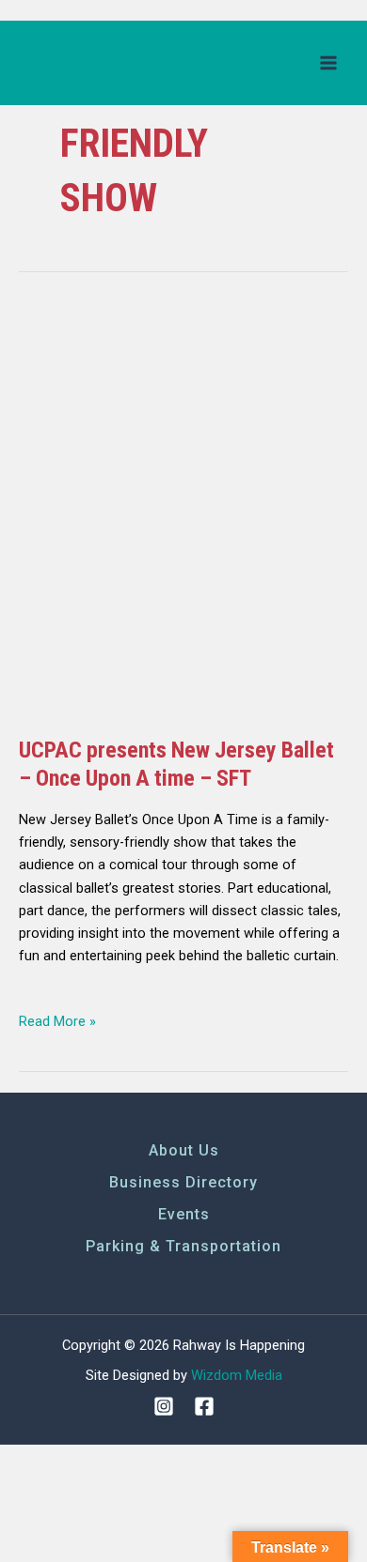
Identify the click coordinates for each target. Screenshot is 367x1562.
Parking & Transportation (183, 1246)
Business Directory (183, 1182)
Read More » (57, 1020)
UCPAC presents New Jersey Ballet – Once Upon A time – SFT (176, 763)
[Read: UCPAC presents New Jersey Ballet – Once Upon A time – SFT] (183, 510)
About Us (184, 1150)
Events (184, 1214)
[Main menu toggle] (328, 63)
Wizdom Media (236, 1375)
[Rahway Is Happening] (89, 62)
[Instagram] (163, 1406)
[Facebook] (204, 1406)
